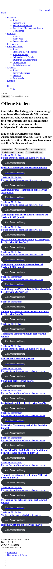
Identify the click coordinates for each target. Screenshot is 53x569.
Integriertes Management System (28, 28)
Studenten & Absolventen (25, 60)
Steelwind (11, 17)
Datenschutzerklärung (17, 555)
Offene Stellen (19, 62)
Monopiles (18, 38)
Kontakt (11, 81)
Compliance (18, 31)
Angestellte (7, 149)
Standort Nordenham (22, 25)
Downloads (18, 78)
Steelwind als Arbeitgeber (25, 52)
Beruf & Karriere (15, 46)
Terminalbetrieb (20, 41)
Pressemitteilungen (21, 73)
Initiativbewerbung (21, 65)
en (14, 88)
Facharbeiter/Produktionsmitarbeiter (30, 149)
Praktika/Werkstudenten (12, 152)
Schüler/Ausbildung (34, 152)
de (8, 86)
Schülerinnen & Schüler (24, 57)
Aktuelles (11, 67)
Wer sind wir (19, 23)
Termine (17, 75)
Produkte (11, 33)
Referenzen (12, 44)
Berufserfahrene (20, 54)
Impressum (12, 552)
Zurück (16, 20)
